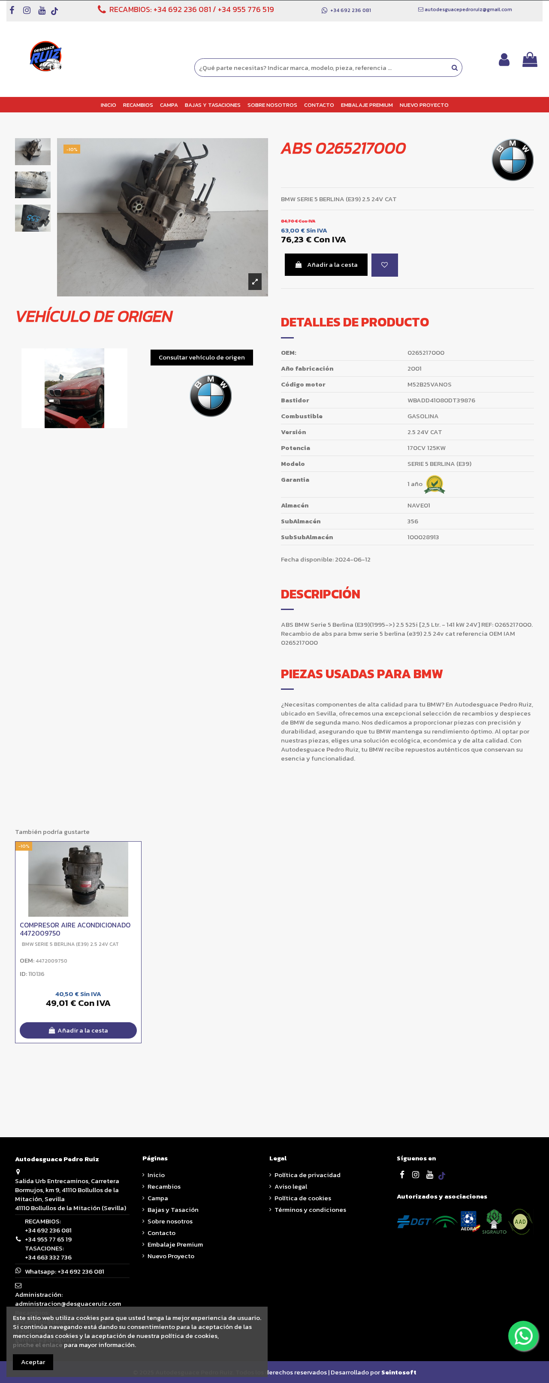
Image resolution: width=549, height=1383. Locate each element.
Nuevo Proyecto (171, 1255)
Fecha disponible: (307, 559)
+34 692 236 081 (182, 9)
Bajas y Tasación (173, 1209)
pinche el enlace (38, 1345)
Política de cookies (302, 1197)
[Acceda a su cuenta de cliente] (504, 59)
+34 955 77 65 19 (48, 1239)
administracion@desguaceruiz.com (68, 1303)
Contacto (161, 1232)
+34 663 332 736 (48, 1257)
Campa (158, 1197)
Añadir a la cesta (332, 264)
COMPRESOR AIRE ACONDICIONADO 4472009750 (75, 929)
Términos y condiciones (310, 1209)
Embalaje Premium (175, 1244)
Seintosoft (398, 1372)
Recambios (164, 1186)
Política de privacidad (307, 1174)
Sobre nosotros (170, 1221)
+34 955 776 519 (246, 9)
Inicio (156, 1174)
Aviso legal (290, 1186)
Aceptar (33, 1362)
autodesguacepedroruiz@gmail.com (468, 9)
